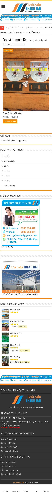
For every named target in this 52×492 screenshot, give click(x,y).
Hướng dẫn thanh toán (9, 439)
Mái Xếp (7, 181)
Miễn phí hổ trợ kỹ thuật (9, 470)
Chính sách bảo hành (8, 443)
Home (4, 32)
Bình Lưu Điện (9, 161)
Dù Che (6, 166)
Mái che (7, 171)
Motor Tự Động (9, 186)
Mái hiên (7, 176)
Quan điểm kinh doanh (9, 462)
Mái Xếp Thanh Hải (32, 483)
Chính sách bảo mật (8, 466)
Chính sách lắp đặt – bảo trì (11, 474)
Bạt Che (7, 156)
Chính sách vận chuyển (9, 447)
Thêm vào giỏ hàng (10, 121)
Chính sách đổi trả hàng (9, 451)
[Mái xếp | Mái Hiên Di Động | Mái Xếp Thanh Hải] (26, 7)
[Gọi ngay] (26, 486)
